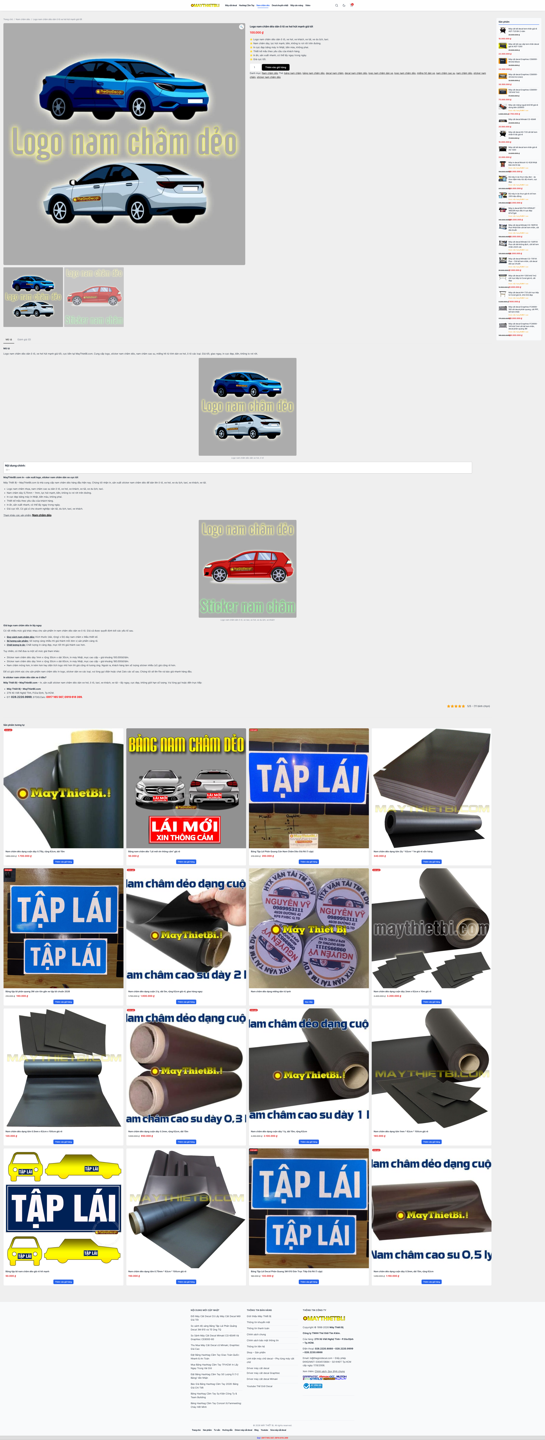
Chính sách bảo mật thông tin (263, 1340)
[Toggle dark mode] (344, 5)
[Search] (336, 5)
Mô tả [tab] (9, 339)
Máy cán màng (296, 5)
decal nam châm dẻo (356, 73)
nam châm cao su (445, 73)
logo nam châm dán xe (380, 73)
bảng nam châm (292, 73)
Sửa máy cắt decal (278, 1430)
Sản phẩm (207, 1430)
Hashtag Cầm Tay (246, 5)
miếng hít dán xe (426, 73)
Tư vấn (217, 1430)
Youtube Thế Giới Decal (259, 1386)
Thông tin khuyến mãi (258, 1322)
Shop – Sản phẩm (256, 1352)
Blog (256, 1430)
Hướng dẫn (227, 1430)
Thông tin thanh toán (258, 1328)
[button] (241, 26)
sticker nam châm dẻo (269, 77)
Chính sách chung (256, 1334)
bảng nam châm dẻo (314, 73)
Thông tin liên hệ (256, 1346)
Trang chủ (8, 19)
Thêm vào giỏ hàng (275, 67)
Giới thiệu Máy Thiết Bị (259, 1316)
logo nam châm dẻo (405, 73)
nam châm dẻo (464, 73)
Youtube (264, 1430)
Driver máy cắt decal (258, 1368)
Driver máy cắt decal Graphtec (263, 1373)
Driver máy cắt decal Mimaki (262, 1379)
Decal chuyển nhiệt (280, 5)
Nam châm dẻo (263, 5)
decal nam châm (334, 73)
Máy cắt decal (231, 5)
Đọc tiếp (309, 1002)
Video (307, 5)
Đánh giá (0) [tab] (24, 339)
